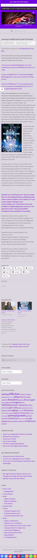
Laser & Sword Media (9, 441)
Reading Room (8, 491)
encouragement (6, 402)
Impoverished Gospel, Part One (19, 346)
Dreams (5, 508)
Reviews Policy (7, 506)
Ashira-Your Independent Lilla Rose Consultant (17, 434)
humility (7, 410)
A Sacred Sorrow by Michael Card (13, 456)
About (5, 496)
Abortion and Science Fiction (13, 532)
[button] (18, 18)
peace (30, 410)
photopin (16, 551)
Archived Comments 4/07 (12, 513)
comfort (4, 400)
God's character (20, 405)
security (31, 413)
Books (5, 518)
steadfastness (13, 418)
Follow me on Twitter (9, 439)
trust (33, 421)
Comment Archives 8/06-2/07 (13, 516)
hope (3, 410)
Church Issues (24, 397)
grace (19, 408)
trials (28, 421)
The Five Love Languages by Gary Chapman (16, 459)
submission (5, 421)
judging (14, 410)
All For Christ (7, 489)
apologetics (23, 394)
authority (4, 397)
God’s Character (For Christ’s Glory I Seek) (17, 525)
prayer (11, 413)
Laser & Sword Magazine (12, 530)
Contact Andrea (8, 494)
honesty (30, 408)
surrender (14, 421)
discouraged (29, 400)
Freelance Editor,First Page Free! (14, 528)
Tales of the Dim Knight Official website (15, 446)
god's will (13, 407)
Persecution (5, 413)
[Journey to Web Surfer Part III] (8, 306)
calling (16, 397)
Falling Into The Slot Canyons (25, 549)
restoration (24, 413)
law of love (20, 410)
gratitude (24, 408)
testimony (24, 43)
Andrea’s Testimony (10, 501)
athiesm (28, 394)
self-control (4, 416)
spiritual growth (17, 415)
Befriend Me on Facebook (11, 436)
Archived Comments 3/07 (12, 511)
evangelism (17, 402)
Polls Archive (8, 503)
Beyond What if (9, 535)
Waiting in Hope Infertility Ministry (14, 478)
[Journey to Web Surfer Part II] (25, 306)
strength (29, 418)
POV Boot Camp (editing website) (13, 443)
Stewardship (22, 418)
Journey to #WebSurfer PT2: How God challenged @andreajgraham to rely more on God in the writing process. (17, 77)
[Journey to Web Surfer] (9, 326)
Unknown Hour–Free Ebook (13, 523)
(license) (21, 551)
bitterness (10, 397)
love (26, 410)
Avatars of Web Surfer (11, 521)
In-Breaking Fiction (10, 537)
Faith (12, 43)
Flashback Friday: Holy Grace (21, 344)
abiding (4, 394)
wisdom (4, 424)
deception (13, 399)
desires (20, 400)
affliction (14, 394)
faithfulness (7, 405)
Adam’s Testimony (9, 499)
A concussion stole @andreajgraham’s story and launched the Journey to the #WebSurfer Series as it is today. (18, 67)
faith (23, 402)
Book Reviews (6, 43)
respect (16, 413)
